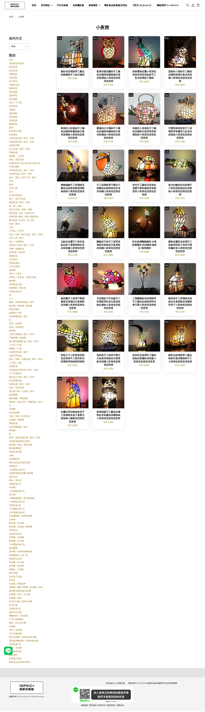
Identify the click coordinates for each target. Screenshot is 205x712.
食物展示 (13, 466)
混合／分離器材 (16, 241)
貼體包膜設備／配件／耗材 (21, 142)
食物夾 (12, 580)
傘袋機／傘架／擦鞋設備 (20, 444)
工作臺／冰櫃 (15, 363)
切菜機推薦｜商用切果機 (20, 516)
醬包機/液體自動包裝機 (20, 591)
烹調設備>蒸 (15, 608)
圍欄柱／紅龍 (15, 348)
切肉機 (12, 409)
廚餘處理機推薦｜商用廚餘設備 (23, 640)
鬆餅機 (12, 330)
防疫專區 (13, 134)
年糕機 (12, 487)
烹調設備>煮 (15, 505)
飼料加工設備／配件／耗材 (21, 245)
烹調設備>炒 (15, 644)
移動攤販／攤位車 (17, 288)
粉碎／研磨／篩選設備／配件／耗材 (26, 359)
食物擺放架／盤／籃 (18, 555)
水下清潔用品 (15, 373)
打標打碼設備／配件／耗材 (21, 334)
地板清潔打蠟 (15, 452)
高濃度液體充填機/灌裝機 (21, 473)
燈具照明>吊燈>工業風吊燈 (21, 213)
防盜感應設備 (15, 380)
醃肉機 (12, 280)
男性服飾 (13, 99)
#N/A (11, 298)
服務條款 (84, 705)
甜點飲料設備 (15, 651)
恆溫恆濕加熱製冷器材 (19, 441)
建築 (11, 184)
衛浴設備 (13, 70)
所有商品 (45, 5)
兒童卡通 (13, 188)
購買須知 (101, 705)
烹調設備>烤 (15, 484)
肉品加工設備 (15, 576)
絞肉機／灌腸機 (16, 420)
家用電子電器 (15, 131)
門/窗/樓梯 (14, 166)
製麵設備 (13, 152)
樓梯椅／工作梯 (16, 156)
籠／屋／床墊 (15, 206)
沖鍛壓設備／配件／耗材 (20, 174)
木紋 (11, 181)
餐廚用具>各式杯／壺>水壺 (21, 220)
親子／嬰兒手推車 (17, 199)
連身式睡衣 (14, 309)
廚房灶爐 (13, 605)
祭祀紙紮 (13, 92)
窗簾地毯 (13, 124)
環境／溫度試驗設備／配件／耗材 (24, 437)
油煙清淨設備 (15, 355)
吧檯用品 (13, 530)
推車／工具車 (15, 273)
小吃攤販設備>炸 (17, 512)
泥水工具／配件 (16, 238)
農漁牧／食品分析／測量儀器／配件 (26, 402)
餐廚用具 (13, 67)
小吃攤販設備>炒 (17, 509)
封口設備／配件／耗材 (19, 149)
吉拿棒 (12, 519)
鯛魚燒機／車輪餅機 (18, 398)
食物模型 (93, 5)
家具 (11, 60)
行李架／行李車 (16, 231)
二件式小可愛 (15, 345)
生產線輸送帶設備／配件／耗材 (23, 370)
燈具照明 (13, 106)
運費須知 (120, 705)
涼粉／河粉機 (15, 648)
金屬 (11, 455)
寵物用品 (13, 95)
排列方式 (15, 39)
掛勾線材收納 (15, 195)
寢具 (11, 127)
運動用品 (13, 74)
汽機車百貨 (14, 85)
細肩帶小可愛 (15, 313)
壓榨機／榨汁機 (16, 541)
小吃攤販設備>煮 (17, 501)
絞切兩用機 (14, 412)
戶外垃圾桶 (62, 5)
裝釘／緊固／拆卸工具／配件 (22, 177)
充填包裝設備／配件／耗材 (21, 138)
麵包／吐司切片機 (17, 623)
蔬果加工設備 (15, 612)
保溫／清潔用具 (16, 327)
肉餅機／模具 (15, 598)
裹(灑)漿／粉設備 (17, 252)
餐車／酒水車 (15, 480)
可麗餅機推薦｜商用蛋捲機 (21, 498)
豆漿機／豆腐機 (16, 537)
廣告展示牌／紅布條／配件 (21, 391)
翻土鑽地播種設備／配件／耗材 (23, 341)
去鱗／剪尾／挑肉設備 (19, 416)
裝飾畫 (12, 109)
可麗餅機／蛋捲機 (17, 338)
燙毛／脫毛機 (15, 630)
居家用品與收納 (16, 63)
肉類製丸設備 (15, 558)
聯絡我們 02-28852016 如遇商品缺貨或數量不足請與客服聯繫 (152, 683)
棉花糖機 (13, 548)
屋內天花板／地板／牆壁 (20, 209)
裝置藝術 (13, 117)
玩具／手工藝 (15, 102)
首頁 (34, 5)
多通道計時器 (15, 658)
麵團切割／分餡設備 (18, 615)
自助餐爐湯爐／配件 (18, 316)
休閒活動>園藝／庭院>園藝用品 (23, 216)
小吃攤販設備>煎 (17, 491)
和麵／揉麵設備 (16, 248)
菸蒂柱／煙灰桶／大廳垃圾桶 (22, 277)
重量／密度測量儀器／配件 (21, 302)
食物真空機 (14, 145)
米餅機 (12, 626)
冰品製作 (13, 259)
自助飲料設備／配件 (18, 352)
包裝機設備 (78, 5)
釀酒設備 (13, 423)
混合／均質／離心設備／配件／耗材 (26, 234)
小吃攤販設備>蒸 (17, 544)
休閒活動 (13, 77)
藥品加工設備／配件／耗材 (21, 377)
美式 (11, 191)
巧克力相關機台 (16, 619)
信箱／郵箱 (14, 223)
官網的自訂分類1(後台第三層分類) (24, 163)
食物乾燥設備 (15, 291)
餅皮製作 (13, 655)
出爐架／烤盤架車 (17, 583)
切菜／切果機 (15, 323)
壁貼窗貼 (13, 113)
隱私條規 (93, 705)
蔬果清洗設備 (15, 534)
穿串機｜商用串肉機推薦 (20, 551)
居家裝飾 (13, 120)
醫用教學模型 (15, 448)
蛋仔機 (12, 494)
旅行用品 (13, 81)
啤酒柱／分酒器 (16, 569)
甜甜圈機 (13, 395)
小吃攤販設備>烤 (17, 469)
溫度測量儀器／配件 (18, 427)
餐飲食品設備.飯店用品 (115, 5)
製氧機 (12, 430)
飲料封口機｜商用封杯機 (20, 601)
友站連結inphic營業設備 (115, 683)
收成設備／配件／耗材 (19, 384)
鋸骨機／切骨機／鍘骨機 (20, 526)
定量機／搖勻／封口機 (19, 594)
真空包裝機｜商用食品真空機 (22, 637)
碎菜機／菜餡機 (16, 566)
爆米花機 (13, 573)
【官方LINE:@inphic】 (142, 5)
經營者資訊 (111, 705)
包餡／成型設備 (16, 159)
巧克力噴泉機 (15, 633)
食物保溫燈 (14, 263)
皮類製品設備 (15, 284)
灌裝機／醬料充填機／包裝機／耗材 (26, 587)
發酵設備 (13, 256)
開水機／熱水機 (16, 523)
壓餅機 (12, 270)
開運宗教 (13, 88)
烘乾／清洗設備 (16, 387)
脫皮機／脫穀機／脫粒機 (20, 306)
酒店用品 (13, 477)
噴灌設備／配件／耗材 (19, 202)
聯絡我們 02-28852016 (167, 5)
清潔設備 (13, 366)
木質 (11, 227)
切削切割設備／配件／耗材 (21, 170)
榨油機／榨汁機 (16, 562)
